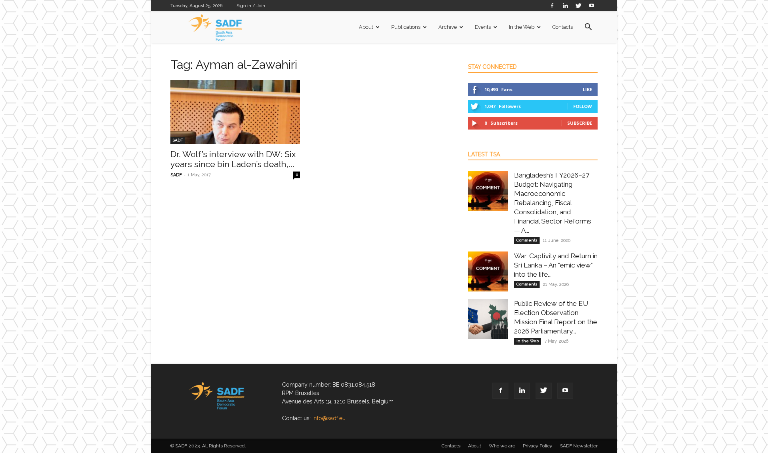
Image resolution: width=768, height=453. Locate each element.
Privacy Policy (537, 446)
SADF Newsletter (579, 446)
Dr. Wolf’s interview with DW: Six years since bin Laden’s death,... (233, 159)
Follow (582, 106)
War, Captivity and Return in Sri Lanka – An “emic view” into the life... (556, 265)
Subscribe (579, 123)
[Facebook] (552, 5)
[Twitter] (578, 5)
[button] (588, 28)
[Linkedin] (565, 5)
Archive (447, 27)
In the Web (521, 27)
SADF (178, 140)
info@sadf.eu (329, 418)
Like (587, 89)
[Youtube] (592, 5)
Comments (526, 240)
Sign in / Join (250, 5)
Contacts (562, 27)
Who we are (502, 446)
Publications (405, 27)
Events (483, 27)
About (366, 27)
